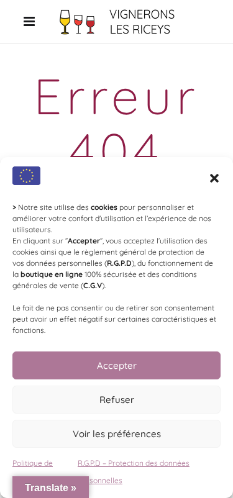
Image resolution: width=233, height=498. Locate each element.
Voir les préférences (117, 434)
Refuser (116, 399)
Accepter (117, 365)
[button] (214, 178)
